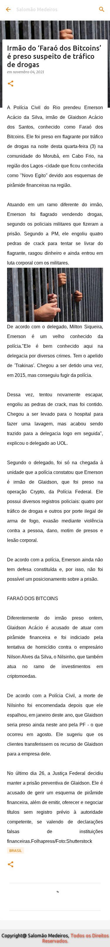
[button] (10, 84)
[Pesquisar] (101, 9)
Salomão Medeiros (36, 9)
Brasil (15, 850)
